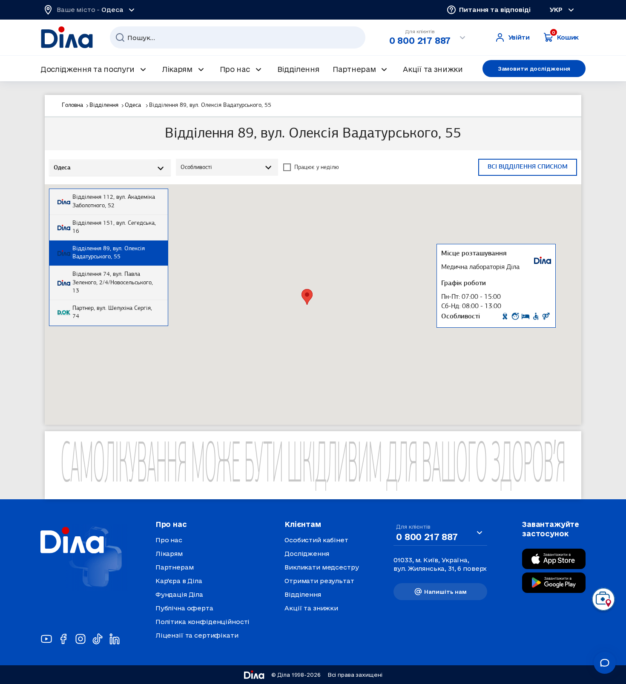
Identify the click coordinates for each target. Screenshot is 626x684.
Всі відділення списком (528, 167)
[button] (307, 297)
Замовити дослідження (534, 69)
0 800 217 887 (420, 40)
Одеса (134, 105)
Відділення (103, 105)
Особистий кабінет (316, 540)
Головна (72, 105)
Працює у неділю (316, 167)
